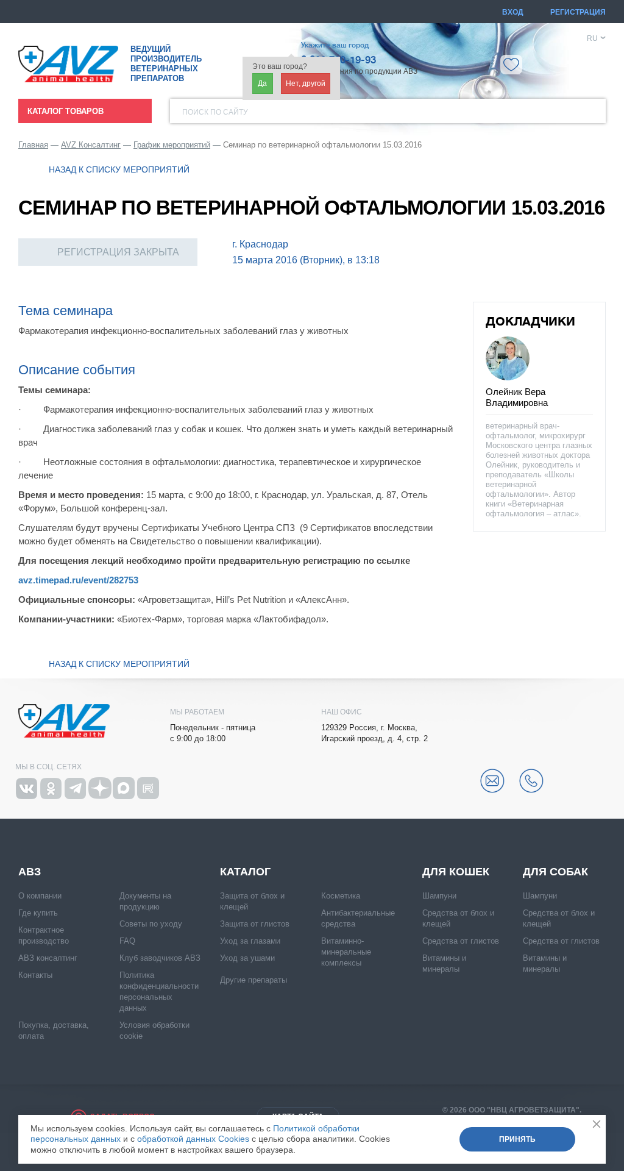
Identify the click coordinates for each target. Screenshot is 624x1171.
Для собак (555, 872)
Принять (517, 1139)
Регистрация (578, 12)
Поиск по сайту (215, 112)
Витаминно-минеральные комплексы (346, 951)
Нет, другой (305, 83)
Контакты (35, 975)
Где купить (38, 912)
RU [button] (592, 38)
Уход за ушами (247, 958)
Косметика (340, 895)
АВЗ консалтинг (47, 958)
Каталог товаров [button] (65, 111)
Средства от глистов (460, 940)
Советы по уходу (150, 923)
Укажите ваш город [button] (335, 45)
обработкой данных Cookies (193, 1139)
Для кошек (455, 872)
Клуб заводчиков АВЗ (159, 958)
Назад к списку (119, 169)
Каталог (245, 872)
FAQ (127, 940)
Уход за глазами (250, 940)
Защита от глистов (254, 923)
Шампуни (439, 895)
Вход (512, 12)
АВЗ (29, 872)
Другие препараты (253, 979)
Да (262, 83)
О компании (40, 895)
